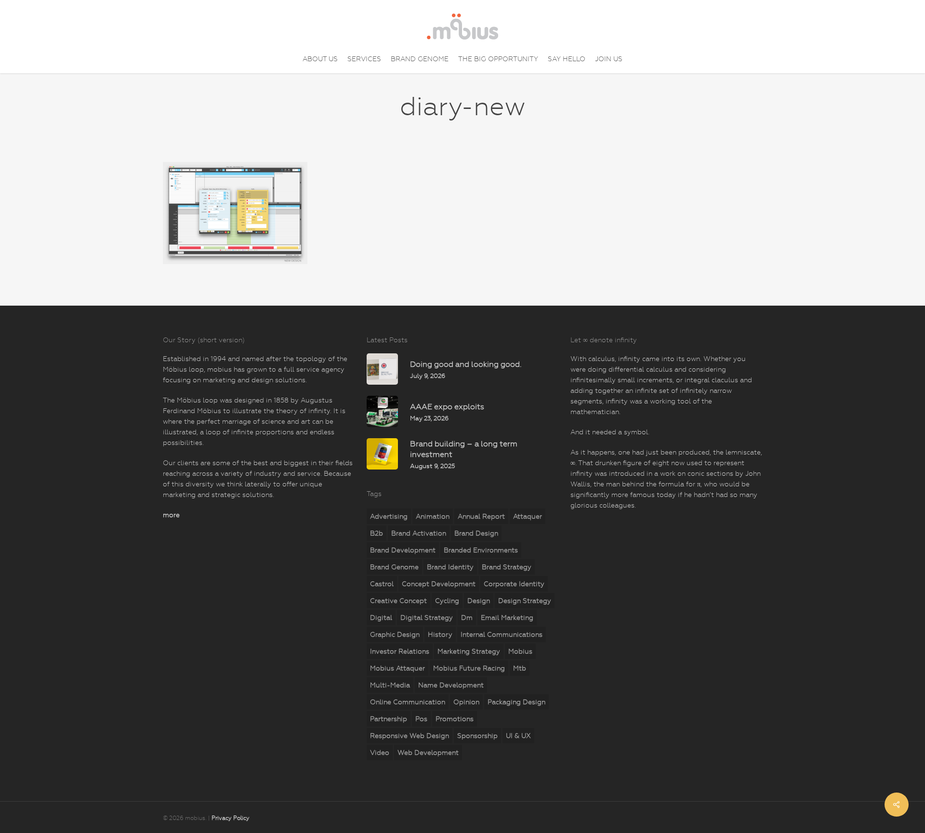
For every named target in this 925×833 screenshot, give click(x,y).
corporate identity (514, 584)
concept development (439, 584)
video (379, 752)
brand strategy (506, 567)
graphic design (395, 634)
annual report (481, 516)
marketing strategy (468, 651)
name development (451, 685)
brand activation (418, 533)
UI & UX (518, 735)
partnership (388, 719)
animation (432, 516)
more (171, 515)
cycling (447, 601)
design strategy (524, 601)
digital (381, 617)
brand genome (394, 567)
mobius (520, 651)
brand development (403, 550)
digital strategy (426, 617)
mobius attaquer (397, 668)
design (478, 601)
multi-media (390, 685)
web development (428, 752)
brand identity (450, 567)
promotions (455, 719)
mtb (519, 668)
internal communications (501, 634)
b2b (376, 533)
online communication (407, 702)
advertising (389, 516)
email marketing (507, 617)
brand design (476, 533)
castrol (382, 584)
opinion (466, 702)
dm (467, 617)
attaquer (527, 516)
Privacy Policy (230, 818)
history (440, 634)
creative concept (398, 601)
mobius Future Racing (469, 668)
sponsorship (477, 735)
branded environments (481, 550)
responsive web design (409, 735)
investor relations (399, 651)
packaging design (516, 702)
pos (421, 719)
